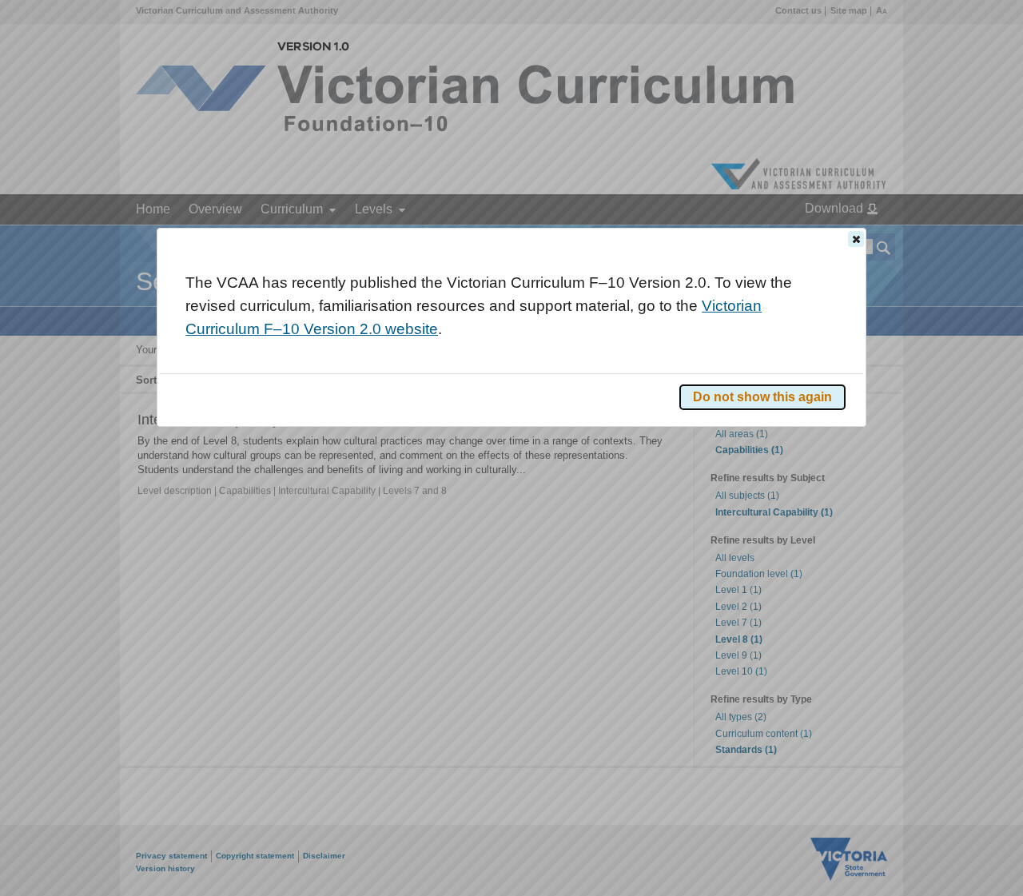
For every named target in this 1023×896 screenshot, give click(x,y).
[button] (856, 239)
